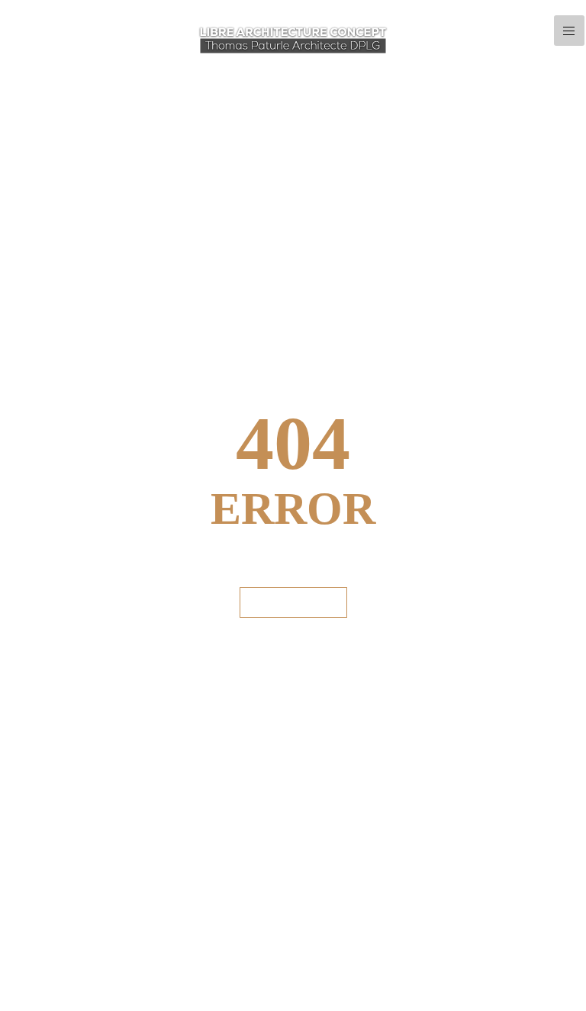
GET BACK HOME (293, 602)
